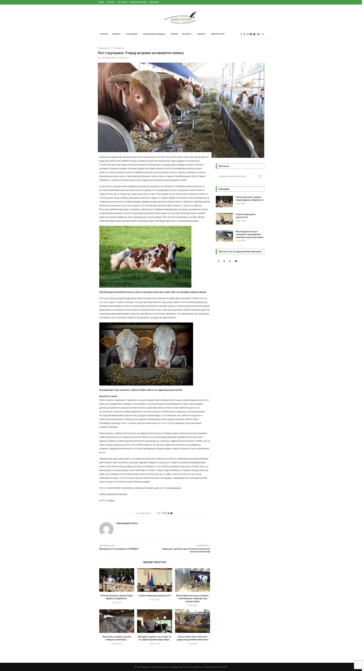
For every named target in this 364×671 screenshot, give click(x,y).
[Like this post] (160, 513)
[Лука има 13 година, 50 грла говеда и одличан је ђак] (116, 621)
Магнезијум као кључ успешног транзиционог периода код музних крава (192, 598)
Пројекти (186, 34)
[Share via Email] (171, 513)
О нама (101, 2)
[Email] (254, 34)
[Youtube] (251, 34)
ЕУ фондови (131, 34)
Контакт (111, 2)
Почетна (104, 34)
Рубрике (116, 34)
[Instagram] (247, 34)
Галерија (201, 34)
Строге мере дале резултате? (154, 595)
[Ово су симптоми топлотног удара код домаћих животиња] (192, 621)
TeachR (224, 667)
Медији (174, 34)
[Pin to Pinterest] (168, 513)
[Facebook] (241, 34)
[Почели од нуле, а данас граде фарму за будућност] (116, 580)
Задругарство (218, 34)
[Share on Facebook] (162, 513)
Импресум (154, 2)
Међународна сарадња (154, 34)
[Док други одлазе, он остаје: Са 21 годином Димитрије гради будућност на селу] (154, 621)
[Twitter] (244, 34)
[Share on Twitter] (166, 513)
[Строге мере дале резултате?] (154, 580)
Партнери (122, 2)
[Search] (262, 34)
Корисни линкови (138, 2)
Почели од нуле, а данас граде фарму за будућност (250, 198)
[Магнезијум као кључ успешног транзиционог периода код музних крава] (192, 580)
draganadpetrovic (127, 523)
